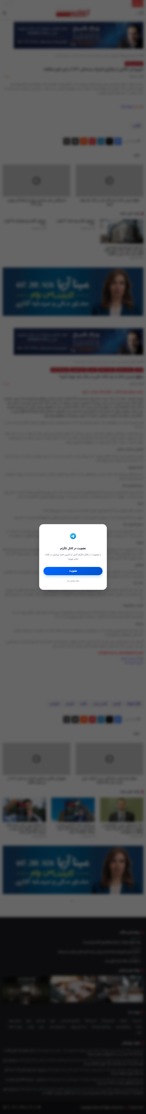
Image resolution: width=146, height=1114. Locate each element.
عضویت (73, 571)
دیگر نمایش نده (73, 581)
